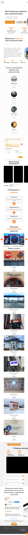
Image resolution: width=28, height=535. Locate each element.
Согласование (18, 527)
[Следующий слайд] (26, 239)
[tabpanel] (14, 55)
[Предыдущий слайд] (2, 239)
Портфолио (13, 527)
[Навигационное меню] (26, 2)
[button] (10, 22)
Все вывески (22, 527)
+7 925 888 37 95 (23, 530)
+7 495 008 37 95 (23, 529)
